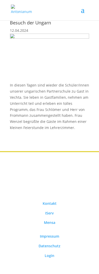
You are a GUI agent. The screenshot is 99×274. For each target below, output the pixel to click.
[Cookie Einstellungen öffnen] (9, 267)
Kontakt (50, 203)
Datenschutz (49, 245)
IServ (49, 213)
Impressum (49, 236)
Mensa (49, 222)
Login (49, 255)
